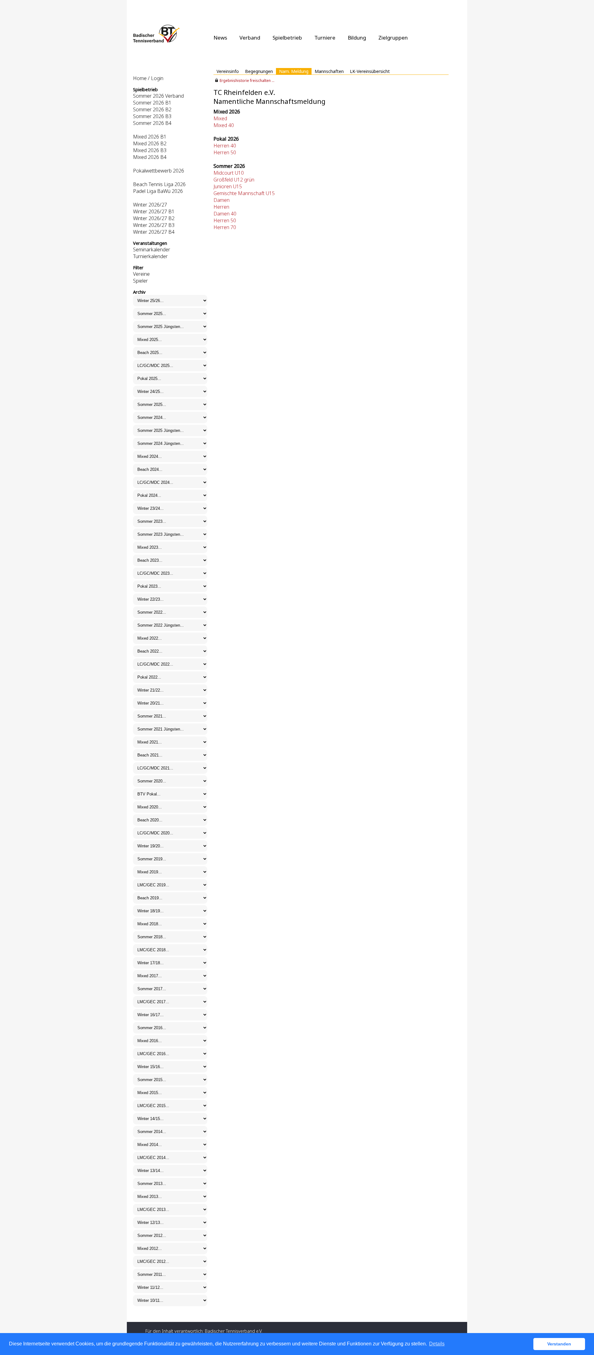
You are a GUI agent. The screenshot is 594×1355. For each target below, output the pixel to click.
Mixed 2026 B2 (149, 143)
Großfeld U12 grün (233, 179)
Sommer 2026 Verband (158, 95)
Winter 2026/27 (150, 204)
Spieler (140, 280)
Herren (221, 206)
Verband (249, 37)
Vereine (141, 274)
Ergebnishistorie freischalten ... (247, 80)
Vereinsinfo (228, 71)
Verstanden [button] (559, 1343)
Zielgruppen (393, 37)
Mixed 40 (223, 125)
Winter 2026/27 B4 (153, 231)
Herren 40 (224, 145)
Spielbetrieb (287, 37)
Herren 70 (224, 227)
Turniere (324, 37)
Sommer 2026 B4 (152, 123)
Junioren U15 (227, 186)
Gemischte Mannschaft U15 (244, 193)
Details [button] (437, 1343)
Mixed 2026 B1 (149, 136)
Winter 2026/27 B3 (153, 225)
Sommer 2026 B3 (152, 116)
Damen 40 (224, 213)
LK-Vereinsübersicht (370, 71)
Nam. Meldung (293, 71)
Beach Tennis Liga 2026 (159, 184)
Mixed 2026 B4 (149, 157)
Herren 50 (224, 152)
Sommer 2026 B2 (152, 109)
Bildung (357, 37)
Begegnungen (259, 71)
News (220, 37)
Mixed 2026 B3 (149, 150)
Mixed (220, 118)
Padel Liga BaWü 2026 (158, 191)
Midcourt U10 (228, 172)
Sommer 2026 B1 (152, 102)
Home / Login (148, 78)
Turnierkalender (150, 256)
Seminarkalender (151, 249)
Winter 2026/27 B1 (153, 211)
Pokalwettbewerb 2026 (158, 170)
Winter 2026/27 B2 (153, 218)
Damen (221, 200)
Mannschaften (329, 71)
